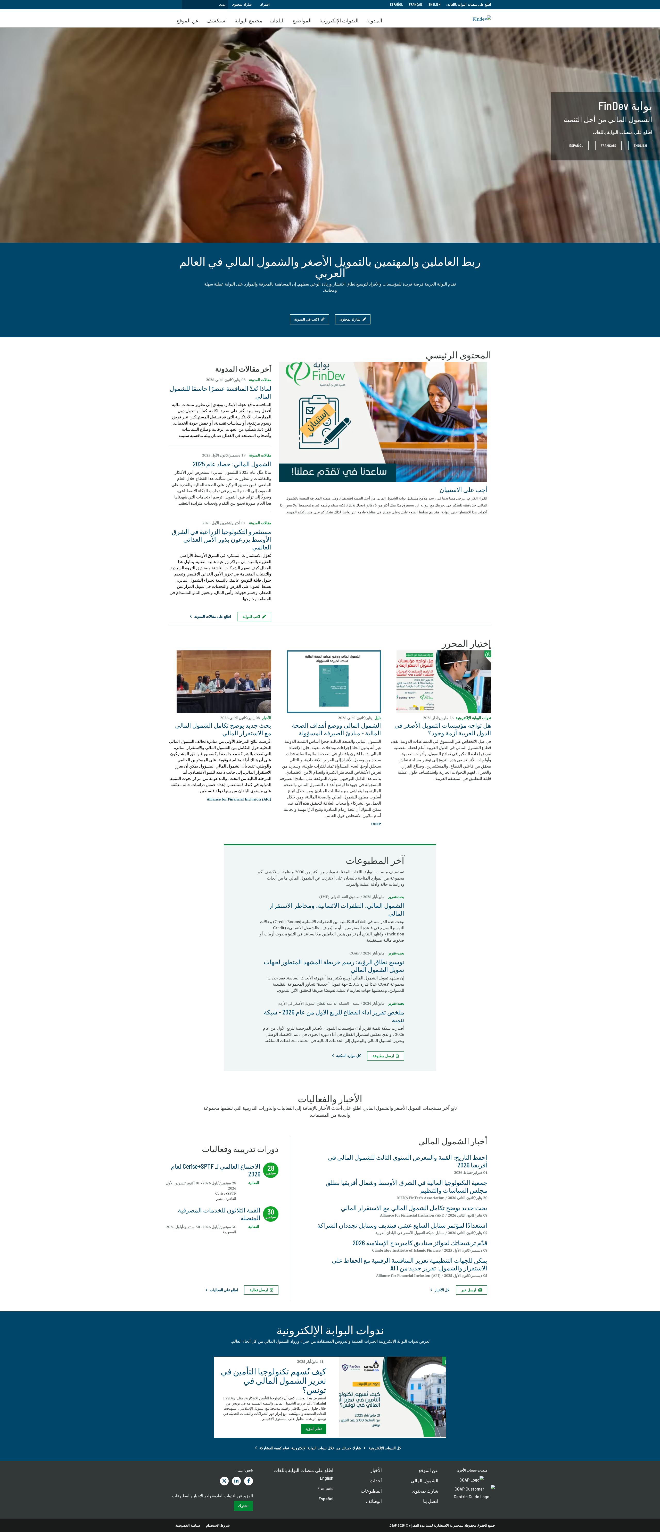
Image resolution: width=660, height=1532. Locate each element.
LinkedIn (236, 1481)
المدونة (374, 20)
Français (416, 4)
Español (396, 4)
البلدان (277, 20)
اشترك (265, 4)
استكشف (217, 20)
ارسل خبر (468, 1290)
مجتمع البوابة (248, 20)
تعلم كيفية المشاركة (274, 1448)
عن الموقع (188, 20)
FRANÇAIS (608, 145)
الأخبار (376, 1470)
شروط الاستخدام (218, 1525)
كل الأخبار (442, 1290)
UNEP (376, 823)
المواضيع (302, 20)
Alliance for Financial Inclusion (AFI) (239, 799)
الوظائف (374, 1501)
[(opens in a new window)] (383, 421)
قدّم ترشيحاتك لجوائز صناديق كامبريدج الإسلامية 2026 (420, 1242)
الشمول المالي (424, 1480)
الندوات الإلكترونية (339, 20)
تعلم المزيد (314, 1428)
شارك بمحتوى (242, 4)
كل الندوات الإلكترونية (384, 1448)
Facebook (248, 1481)
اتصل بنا (430, 1501)
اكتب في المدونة (306, 319)
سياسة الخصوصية (187, 1525)
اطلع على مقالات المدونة (212, 616)
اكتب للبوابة (251, 616)
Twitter (224, 1481)
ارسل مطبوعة (383, 1056)
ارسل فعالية (259, 1290)
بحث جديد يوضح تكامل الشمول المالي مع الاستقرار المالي (223, 729)
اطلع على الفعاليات (224, 1290)
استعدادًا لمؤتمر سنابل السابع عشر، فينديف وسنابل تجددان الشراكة (402, 1225)
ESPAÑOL (576, 145)
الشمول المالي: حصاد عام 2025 (232, 464)
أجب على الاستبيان (463, 489)
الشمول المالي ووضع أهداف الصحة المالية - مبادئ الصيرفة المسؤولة (336, 729)
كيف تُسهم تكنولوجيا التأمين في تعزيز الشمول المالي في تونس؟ (273, 1380)
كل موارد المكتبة (348, 1055)
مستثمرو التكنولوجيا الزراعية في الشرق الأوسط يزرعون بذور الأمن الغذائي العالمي (221, 539)
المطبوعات (371, 1491)
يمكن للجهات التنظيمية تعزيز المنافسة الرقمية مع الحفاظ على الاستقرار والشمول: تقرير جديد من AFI (409, 1264)
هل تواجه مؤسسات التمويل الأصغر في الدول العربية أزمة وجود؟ (442, 729)
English (434, 4)
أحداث (376, 1480)
